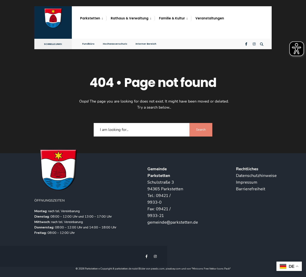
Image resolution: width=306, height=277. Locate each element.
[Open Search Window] (261, 43)
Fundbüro (88, 43)
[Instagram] (254, 43)
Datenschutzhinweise (256, 175)
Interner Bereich (146, 43)
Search (201, 130)
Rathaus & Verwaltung (129, 18)
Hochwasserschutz (115, 43)
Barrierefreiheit (250, 189)
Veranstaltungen (209, 18)
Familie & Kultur (172, 18)
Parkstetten (90, 18)
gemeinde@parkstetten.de (172, 222)
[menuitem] (93, 18)
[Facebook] (246, 43)
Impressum (246, 182)
